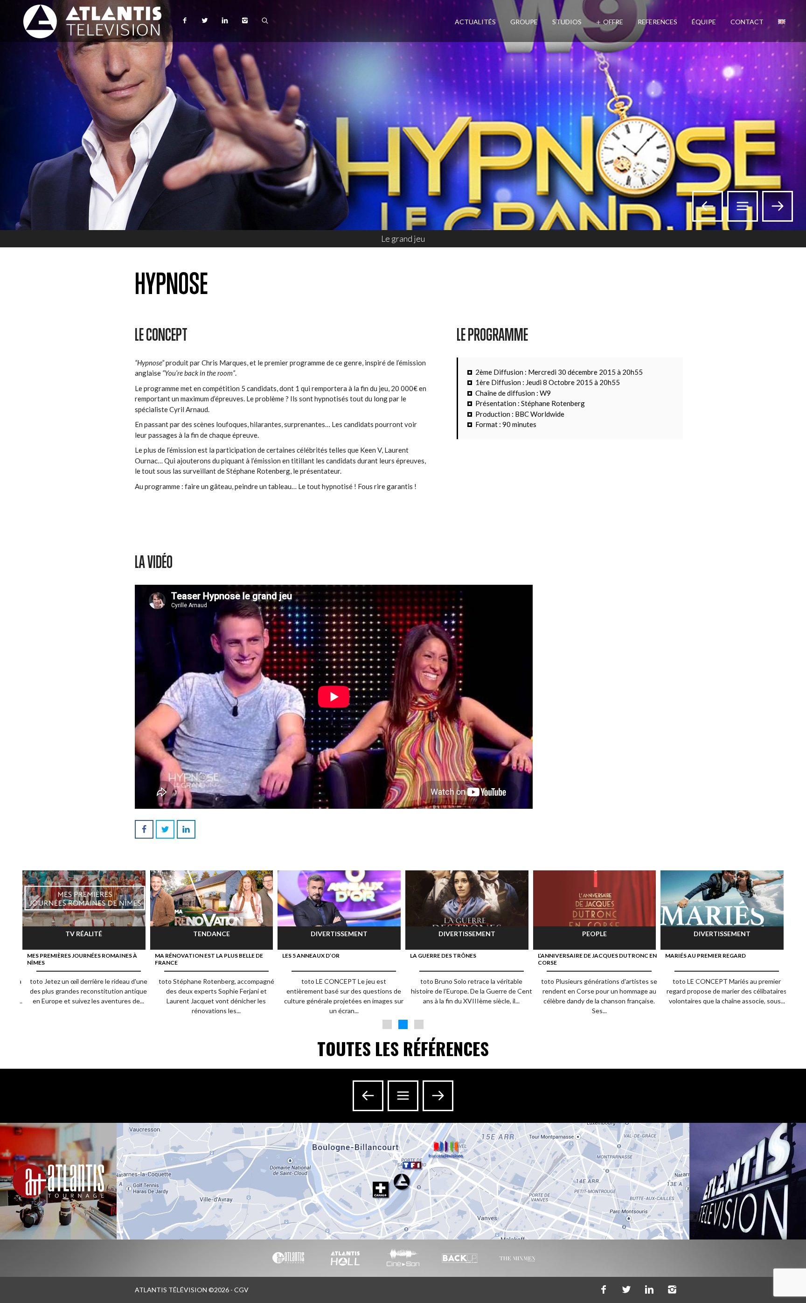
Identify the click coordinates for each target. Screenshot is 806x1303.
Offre (613, 22)
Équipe (704, 22)
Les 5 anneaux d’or (311, 955)
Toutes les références (403, 1048)
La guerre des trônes (443, 955)
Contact (747, 22)
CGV (241, 1290)
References (657, 22)
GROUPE (524, 22)
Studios (567, 22)
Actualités (475, 22)
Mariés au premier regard (705, 955)
